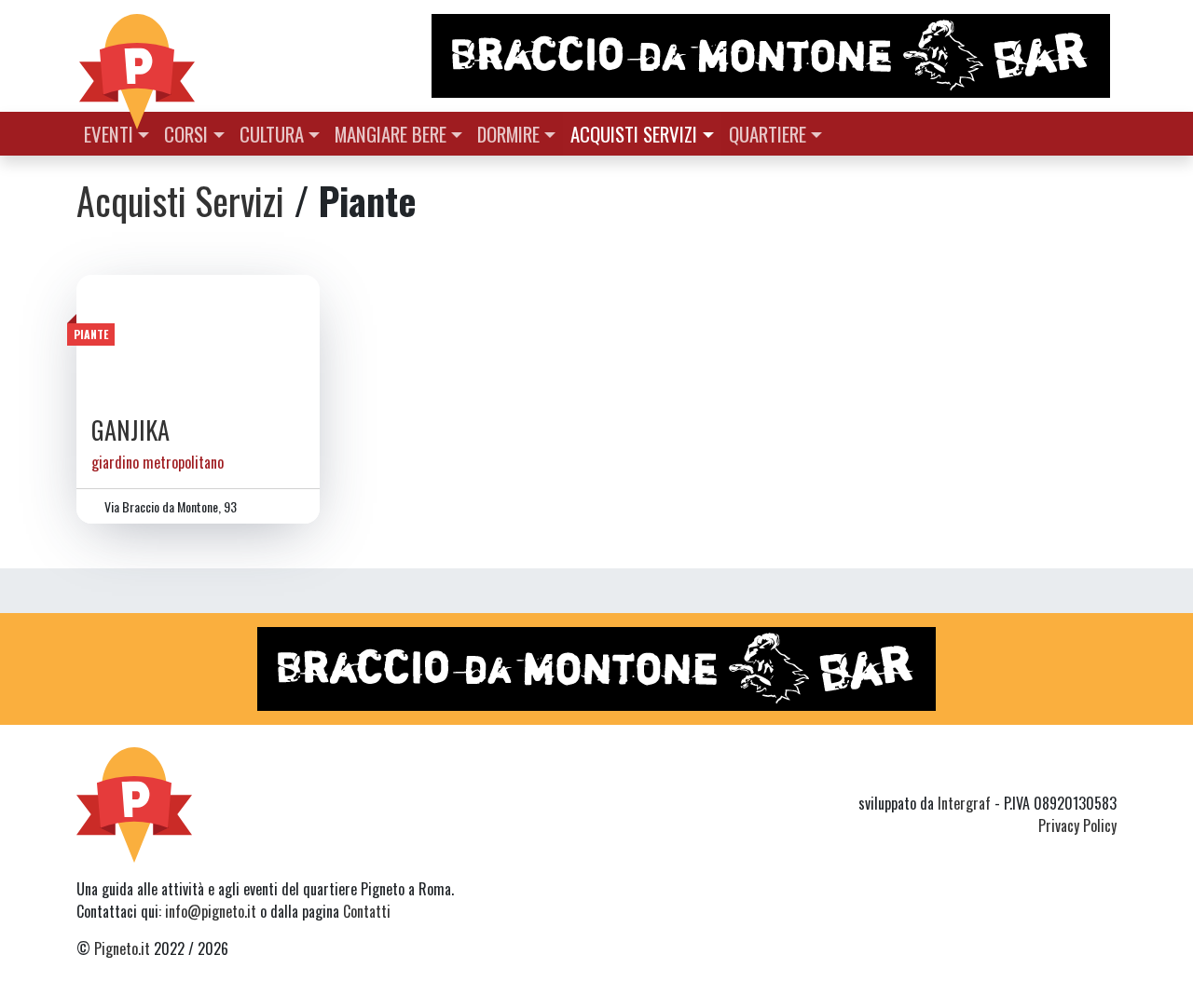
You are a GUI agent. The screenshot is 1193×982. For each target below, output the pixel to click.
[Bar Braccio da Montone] (773, 56)
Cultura (272, 133)
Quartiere (767, 133)
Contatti (367, 911)
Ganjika (130, 430)
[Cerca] (1106, 132)
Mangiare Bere (390, 133)
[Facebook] (1105, 769)
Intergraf (964, 803)
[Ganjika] (198, 339)
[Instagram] (1070, 769)
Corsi (186, 133)
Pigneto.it (122, 948)
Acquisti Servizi (633, 133)
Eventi (108, 133)
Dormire (508, 133)
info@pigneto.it (210, 911)
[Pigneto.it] (137, 56)
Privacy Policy (1077, 825)
